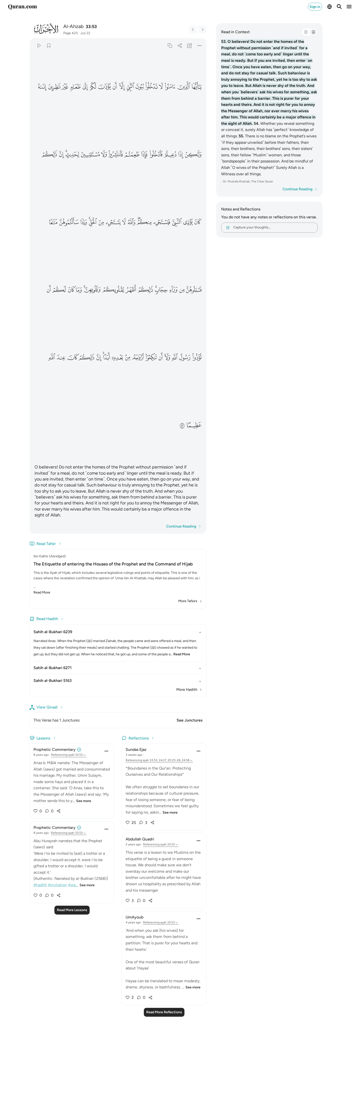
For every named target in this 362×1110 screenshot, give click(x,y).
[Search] (339, 7)
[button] (196, 87)
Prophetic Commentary (54, 749)
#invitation (57, 885)
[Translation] (313, 32)
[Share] (179, 45)
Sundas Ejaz (136, 749)
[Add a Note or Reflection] (189, 45)
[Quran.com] (22, 6)
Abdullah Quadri (140, 839)
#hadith (40, 885)
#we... (73, 885)
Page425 (70, 33)
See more (83, 801)
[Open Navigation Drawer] (349, 7)
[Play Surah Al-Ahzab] (38, 45)
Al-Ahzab (73, 26)
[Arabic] (306, 32)
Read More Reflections (164, 1012)
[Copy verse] (169, 45)
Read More (41, 592)
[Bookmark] (48, 45)
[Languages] (329, 7)
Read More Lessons (72, 910)
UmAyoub (134, 917)
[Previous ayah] (193, 29)
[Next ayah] (202, 29)
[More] (199, 45)
